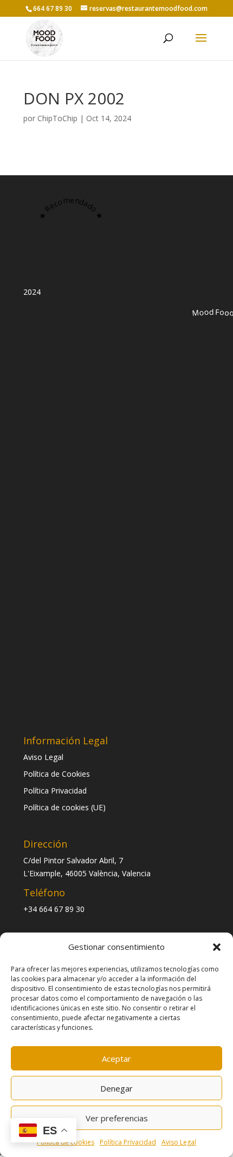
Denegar (116, 1088)
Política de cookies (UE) (64, 807)
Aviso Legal (178, 1142)
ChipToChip (57, 118)
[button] (216, 947)
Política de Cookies (56, 774)
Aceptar (116, 1058)
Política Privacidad (128, 1142)
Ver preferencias (117, 1118)
